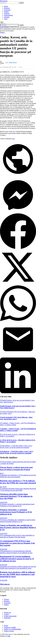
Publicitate (7, 618)
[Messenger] (18, 212)
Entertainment (8, 15)
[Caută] (2, 22)
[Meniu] (5, 23)
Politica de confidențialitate (12, 629)
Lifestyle (7, 13)
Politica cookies (9, 631)
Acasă (2, 27)
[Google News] (18, 176)
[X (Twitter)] (18, 284)
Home (6, 6)
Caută (21, 3)
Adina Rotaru (13, 62)
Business (7, 8)
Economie (7, 10)
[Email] (18, 356)
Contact (6, 614)
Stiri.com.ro (5, 584)
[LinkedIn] (18, 392)
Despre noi (7, 612)
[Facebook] (18, 248)
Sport (5, 19)
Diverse (6, 599)
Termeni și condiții (10, 627)
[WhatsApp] (18, 320)
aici (13, 138)
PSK (8, 636)
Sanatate (6, 17)
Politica (6, 11)
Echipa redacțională (10, 616)
